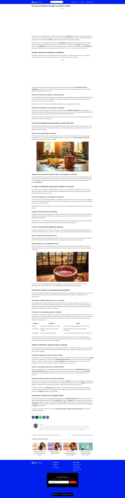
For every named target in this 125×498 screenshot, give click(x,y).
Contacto (75, 470)
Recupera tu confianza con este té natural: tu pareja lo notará (46, 435)
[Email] (47, 417)
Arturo (41, 424)
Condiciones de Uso (77, 464)
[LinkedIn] (44, 417)
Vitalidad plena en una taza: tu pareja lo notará (82, 435)
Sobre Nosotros (76, 466)
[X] (36, 417)
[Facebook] (33, 417)
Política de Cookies (76, 467)
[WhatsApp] (40, 417)
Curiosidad (81, 2)
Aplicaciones (74, 2)
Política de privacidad (77, 469)
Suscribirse (73, 482)
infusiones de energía (69, 48)
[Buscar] (61, 2)
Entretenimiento (89, 2)
